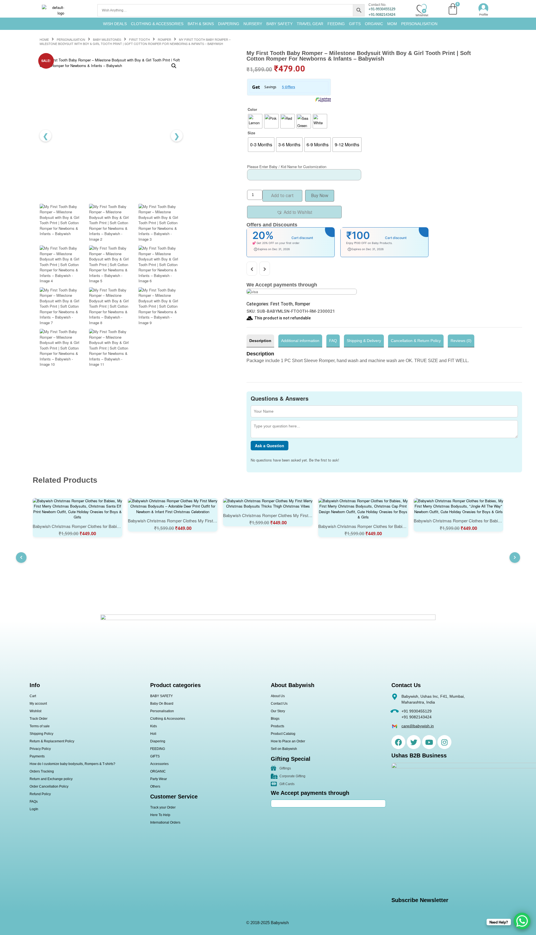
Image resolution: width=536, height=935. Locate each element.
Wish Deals (115, 23)
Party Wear (158, 779)
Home (44, 39)
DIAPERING (228, 23)
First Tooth (139, 39)
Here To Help (160, 815)
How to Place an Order (288, 741)
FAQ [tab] (333, 340)
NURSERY (252, 23)
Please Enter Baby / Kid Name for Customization (286, 166)
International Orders (165, 822)
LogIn (34, 809)
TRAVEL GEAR (310, 23)
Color (252, 109)
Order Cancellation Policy (49, 786)
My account (38, 704)
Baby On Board (161, 704)
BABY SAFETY (279, 23)
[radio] (255, 121)
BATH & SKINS (201, 23)
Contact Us (279, 704)
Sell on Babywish (284, 749)
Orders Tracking (42, 771)
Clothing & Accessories (157, 23)
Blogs (275, 719)
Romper (164, 39)
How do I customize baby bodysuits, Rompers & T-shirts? (72, 764)
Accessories (159, 764)
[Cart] (453, 9)
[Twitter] (414, 742)
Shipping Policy (41, 734)
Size (251, 132)
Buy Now (319, 195)
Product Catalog (283, 734)
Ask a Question (269, 445)
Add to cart (282, 195)
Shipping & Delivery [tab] (364, 340)
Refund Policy (40, 794)
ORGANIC (374, 23)
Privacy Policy (40, 749)
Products (277, 726)
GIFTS (355, 23)
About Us (278, 696)
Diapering (157, 741)
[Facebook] (398, 742)
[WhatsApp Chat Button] (522, 921)
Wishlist (35, 711)
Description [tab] (260, 340)
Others (155, 786)
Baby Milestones (107, 39)
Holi (153, 734)
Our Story (278, 711)
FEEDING (336, 23)
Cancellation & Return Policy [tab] (416, 340)
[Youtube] (429, 742)
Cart (33, 696)
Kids (153, 726)
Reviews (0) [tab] (461, 340)
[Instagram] (444, 742)
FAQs (34, 802)
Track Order (38, 719)
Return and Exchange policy (51, 779)
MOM (392, 23)
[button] (174, 66)
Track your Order (163, 807)
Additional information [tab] (300, 340)
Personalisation (419, 23)
